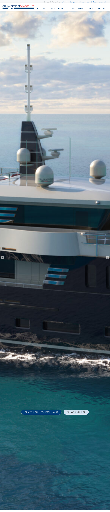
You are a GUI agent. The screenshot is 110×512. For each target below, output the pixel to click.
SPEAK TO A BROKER (76, 412)
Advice (73, 8)
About (88, 8)
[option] (55, 256)
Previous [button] (2, 257)
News (80, 8)
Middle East (80, 2)
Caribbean (94, 2)
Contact (99, 8)
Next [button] (107, 257)
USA (63, 2)
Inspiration (62, 8)
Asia (87, 2)
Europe (72, 2)
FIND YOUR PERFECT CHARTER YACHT (41, 412)
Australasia (102, 2)
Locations (51, 8)
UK (67, 2)
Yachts (39, 8)
